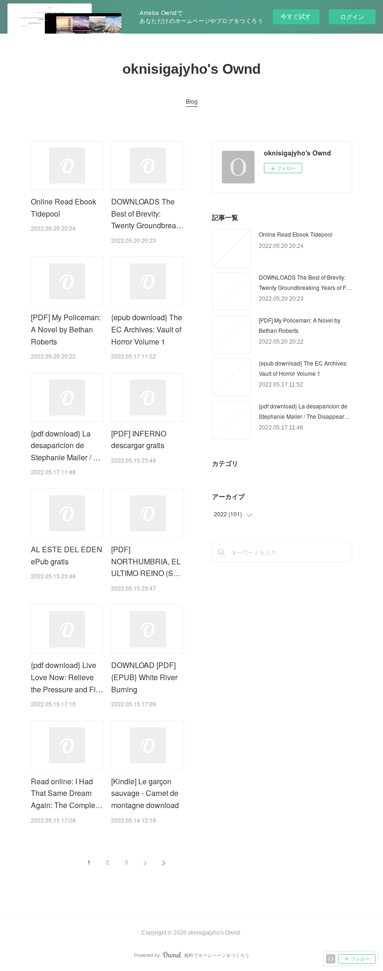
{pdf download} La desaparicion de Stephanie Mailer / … (65, 445)
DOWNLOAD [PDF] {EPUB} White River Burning (144, 677)
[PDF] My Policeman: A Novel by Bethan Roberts (66, 329)
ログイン (352, 16)
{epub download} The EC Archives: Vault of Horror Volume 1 (146, 329)
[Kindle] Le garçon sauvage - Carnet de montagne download (145, 793)
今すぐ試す (296, 16)
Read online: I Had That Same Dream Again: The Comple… (67, 793)
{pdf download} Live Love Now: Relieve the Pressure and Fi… (67, 677)
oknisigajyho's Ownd (191, 69)
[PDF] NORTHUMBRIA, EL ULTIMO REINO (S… (146, 561)
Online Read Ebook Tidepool (296, 234)
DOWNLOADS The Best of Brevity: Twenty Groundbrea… (147, 213)
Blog (192, 101)
